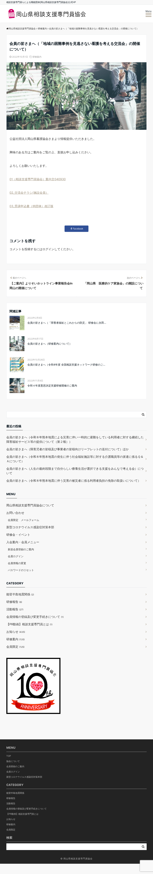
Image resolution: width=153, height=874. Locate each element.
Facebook (78, 228)
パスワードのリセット (21, 570)
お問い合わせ (15, 513)
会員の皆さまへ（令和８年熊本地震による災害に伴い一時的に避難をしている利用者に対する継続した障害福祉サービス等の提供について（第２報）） (75, 439)
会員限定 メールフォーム (23, 520)
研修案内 (36, 56)
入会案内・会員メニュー (22, 542)
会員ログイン (16, 556)
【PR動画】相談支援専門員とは (29, 624)
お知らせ (15, 632)
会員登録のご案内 (15, 766)
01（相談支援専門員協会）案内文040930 (38, 179)
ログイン (48, 249)
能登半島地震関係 (20, 594)
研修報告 (14, 602)
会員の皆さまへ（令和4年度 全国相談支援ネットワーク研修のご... (66, 364)
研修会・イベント (18, 534)
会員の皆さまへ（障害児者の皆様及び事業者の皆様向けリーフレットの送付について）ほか (67, 449)
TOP (8, 756)
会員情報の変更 (17, 563)
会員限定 (15, 646)
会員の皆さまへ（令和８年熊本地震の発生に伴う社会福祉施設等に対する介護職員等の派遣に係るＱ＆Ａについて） (74, 459)
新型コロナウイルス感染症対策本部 (30, 527)
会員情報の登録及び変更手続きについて (35, 617)
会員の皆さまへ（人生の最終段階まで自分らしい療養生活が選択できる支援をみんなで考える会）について (75, 471)
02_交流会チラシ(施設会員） (29, 192)
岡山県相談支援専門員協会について (30, 505)
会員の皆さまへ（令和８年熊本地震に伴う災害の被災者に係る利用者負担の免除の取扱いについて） (73, 480)
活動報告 (14, 609)
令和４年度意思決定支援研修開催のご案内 (52, 385)
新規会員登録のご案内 (21, 549)
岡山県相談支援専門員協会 (78, 858)
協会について (13, 761)
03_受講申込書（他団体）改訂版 (31, 206)
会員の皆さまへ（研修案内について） (49, 343)
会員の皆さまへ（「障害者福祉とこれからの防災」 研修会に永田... (66, 322)
